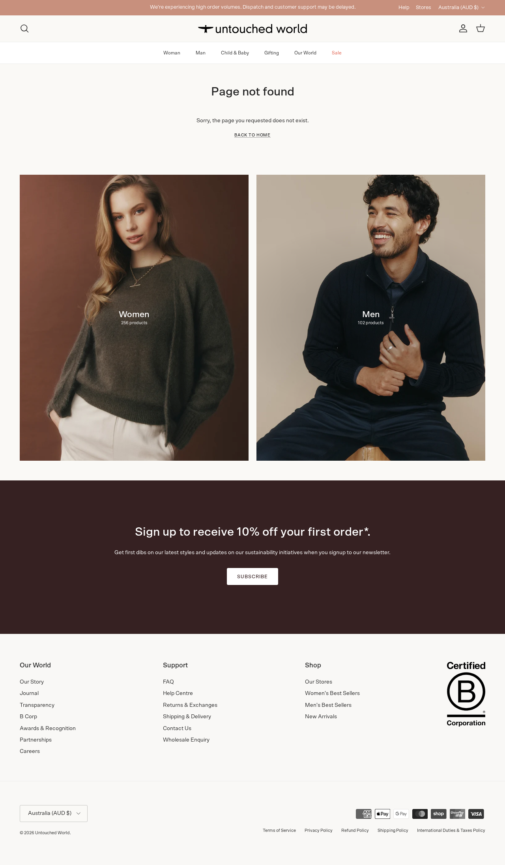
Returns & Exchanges (190, 705)
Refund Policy (355, 830)
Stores (423, 7)
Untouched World (52, 833)
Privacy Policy (319, 830)
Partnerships (36, 740)
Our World (305, 52)
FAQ (168, 682)
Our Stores (318, 682)
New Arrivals (321, 716)
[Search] (24, 28)
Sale (337, 52)
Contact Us (177, 728)
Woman (171, 52)
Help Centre (178, 693)
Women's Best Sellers (332, 693)
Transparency (37, 705)
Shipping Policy (393, 830)
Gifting (271, 52)
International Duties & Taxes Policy (451, 830)
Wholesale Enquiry (186, 740)
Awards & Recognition (48, 728)
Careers (30, 751)
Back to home (252, 135)
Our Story (32, 682)
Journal (29, 693)
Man (201, 52)
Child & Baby (235, 52)
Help (404, 7)
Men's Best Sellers (328, 705)
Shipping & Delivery (187, 716)
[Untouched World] (252, 28)
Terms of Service (279, 830)
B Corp (28, 716)
